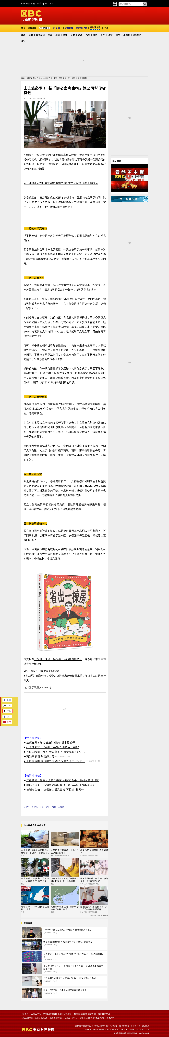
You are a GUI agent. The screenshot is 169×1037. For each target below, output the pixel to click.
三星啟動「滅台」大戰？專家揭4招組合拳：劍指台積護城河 (62, 780)
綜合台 (45, 1018)
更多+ (106, 28)
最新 (23, 35)
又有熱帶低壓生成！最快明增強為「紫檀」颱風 (65, 908)
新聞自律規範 (65, 1014)
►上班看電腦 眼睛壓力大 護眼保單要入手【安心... (54, 761)
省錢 (54, 807)
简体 (51, 3)
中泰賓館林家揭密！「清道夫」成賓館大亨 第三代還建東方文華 (35, 880)
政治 (58, 35)
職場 (118, 35)
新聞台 (37, 1018)
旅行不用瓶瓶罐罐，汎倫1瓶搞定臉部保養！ (65, 851)
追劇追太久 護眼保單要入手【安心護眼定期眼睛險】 (94, 908)
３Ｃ (103, 35)
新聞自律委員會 (50, 1014)
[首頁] (31, 15)
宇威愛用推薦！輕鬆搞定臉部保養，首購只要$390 (94, 879)
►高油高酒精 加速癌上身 (39, 756)
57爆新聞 (69, 28)
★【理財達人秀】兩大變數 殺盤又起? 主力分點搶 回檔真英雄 (59, 183)
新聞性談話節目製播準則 (85, 1014)
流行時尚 (137, 35)
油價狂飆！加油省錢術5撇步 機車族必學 (50, 742)
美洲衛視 (88, 1018)
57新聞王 (57, 28)
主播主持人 (36, 1014)
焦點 (31, 35)
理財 (95, 35)
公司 (41, 807)
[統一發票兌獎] (129, 201)
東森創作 (110, 1018)
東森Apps (42, 3)
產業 (50, 35)
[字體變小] (7, 712)
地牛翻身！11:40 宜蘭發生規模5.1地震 (35, 908)
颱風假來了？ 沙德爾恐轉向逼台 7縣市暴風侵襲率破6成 (60, 784)
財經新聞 (32, 28)
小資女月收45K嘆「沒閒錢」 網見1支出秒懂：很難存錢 (65, 879)
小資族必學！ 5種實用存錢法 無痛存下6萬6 (52, 747)
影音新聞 (40, 35)
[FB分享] (7, 701)
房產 (80, 35)
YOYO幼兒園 (99, 1018)
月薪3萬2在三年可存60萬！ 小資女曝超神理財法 (55, 751)
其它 (23, 41)
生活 (110, 35)
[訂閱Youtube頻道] (7, 723)
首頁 (23, 28)
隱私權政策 (145, 1026)
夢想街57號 (81, 28)
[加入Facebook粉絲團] (7, 718)
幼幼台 (59, 1018)
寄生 (48, 807)
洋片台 (74, 1018)
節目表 (25, 1014)
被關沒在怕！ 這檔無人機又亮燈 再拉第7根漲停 (55, 789)
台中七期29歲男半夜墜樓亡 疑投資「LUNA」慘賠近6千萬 (35, 852)
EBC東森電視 (28, 3)
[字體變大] (7, 707)
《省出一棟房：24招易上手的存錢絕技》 (58, 659)
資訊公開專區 (104, 1014)
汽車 (88, 35)
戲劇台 (52, 1018)
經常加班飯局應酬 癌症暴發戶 (94, 851)
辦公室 (34, 807)
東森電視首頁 (27, 1018)
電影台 (67, 1018)
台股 (73, 35)
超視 (81, 1018)
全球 (65, 35)
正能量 (126, 35)
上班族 (61, 807)
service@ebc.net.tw (142, 1029)
